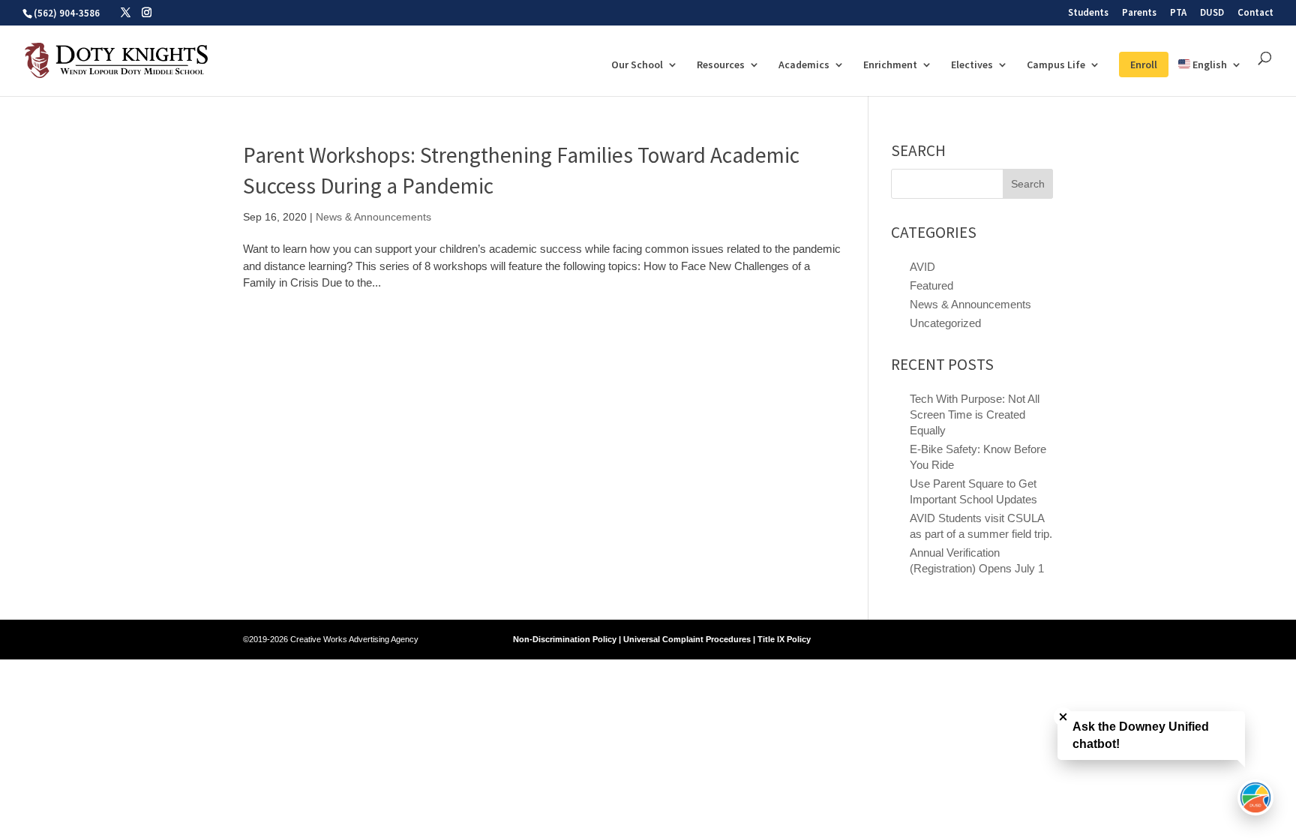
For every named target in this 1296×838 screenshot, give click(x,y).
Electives (972, 65)
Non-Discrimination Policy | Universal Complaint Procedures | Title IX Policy (662, 639)
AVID (922, 266)
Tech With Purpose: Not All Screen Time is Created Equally (975, 414)
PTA (1178, 13)
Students (1088, 13)
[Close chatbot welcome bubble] (1063, 716)
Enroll (1143, 64)
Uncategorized (945, 323)
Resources (721, 65)
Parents (1139, 13)
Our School (637, 65)
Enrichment (890, 65)
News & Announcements (373, 217)
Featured (931, 285)
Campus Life (1056, 65)
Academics (804, 65)
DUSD (1212, 13)
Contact (1256, 13)
